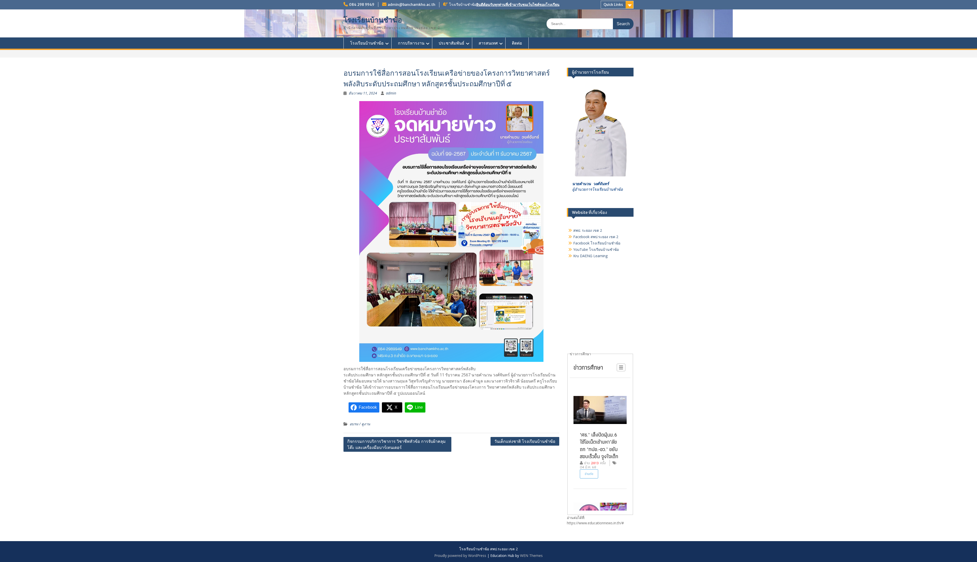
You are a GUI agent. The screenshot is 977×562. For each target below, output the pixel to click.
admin (391, 93)
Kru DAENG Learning (590, 255)
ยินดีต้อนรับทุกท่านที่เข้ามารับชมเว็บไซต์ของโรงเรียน (517, 4)
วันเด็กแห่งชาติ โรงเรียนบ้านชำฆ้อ (524, 441)
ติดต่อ (517, 43)
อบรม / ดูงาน (360, 423)
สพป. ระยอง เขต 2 (587, 230)
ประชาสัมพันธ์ (451, 43)
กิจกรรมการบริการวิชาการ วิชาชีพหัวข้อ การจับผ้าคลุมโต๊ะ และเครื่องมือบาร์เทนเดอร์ (396, 444)
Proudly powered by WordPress (460, 555)
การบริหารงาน (411, 43)
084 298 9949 (361, 4)
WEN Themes (531, 555)
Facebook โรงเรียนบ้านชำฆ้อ (596, 243)
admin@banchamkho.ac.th (411, 4)
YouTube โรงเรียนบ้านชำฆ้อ (596, 249)
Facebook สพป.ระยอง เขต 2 (595, 236)
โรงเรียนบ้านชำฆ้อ (372, 19)
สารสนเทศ (488, 43)
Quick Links (613, 4)
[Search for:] (590, 23)
